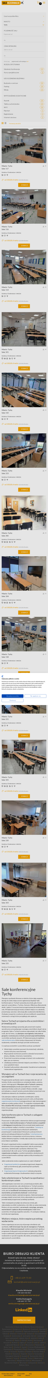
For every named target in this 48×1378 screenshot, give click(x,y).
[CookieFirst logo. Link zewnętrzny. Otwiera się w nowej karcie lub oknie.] (2, 676)
